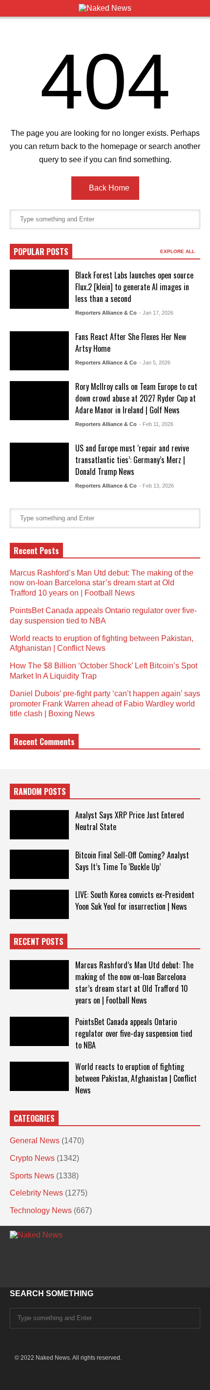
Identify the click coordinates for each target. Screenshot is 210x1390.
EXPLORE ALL (178, 251)
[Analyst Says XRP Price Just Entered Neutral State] (39, 824)
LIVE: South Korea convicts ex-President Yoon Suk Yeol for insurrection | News (134, 900)
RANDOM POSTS (40, 791)
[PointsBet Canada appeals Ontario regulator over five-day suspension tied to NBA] (39, 1031)
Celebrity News (36, 1193)
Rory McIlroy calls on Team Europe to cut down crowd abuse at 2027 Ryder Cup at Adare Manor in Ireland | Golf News (136, 398)
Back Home (108, 188)
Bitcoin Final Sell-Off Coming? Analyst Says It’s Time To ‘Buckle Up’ (132, 861)
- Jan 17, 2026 (156, 313)
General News (35, 1140)
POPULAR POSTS (41, 251)
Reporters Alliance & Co (106, 313)
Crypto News (32, 1158)
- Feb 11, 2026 (156, 424)
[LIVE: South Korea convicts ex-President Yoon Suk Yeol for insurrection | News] (39, 904)
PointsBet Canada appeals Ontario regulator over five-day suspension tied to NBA (133, 1033)
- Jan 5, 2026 (154, 362)
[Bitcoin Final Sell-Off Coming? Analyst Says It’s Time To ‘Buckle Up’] (39, 864)
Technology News (41, 1210)
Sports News (32, 1176)
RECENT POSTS (38, 941)
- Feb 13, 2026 (156, 486)
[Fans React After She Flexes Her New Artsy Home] (39, 350)
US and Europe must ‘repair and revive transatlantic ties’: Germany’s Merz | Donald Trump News (132, 459)
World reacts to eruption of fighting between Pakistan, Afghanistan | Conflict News (136, 1078)
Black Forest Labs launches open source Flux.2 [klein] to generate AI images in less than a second (134, 286)
